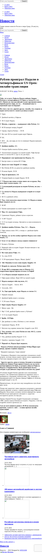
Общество (7, 41)
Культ (6, 44)
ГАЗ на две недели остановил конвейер (17, 536)
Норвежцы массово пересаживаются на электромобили (23, 538)
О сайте (7, 5)
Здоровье (7, 48)
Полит (6, 37)
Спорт (6, 52)
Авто (6, 50)
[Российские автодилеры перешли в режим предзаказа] (16, 518)
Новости (7, 21)
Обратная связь (9, 8)
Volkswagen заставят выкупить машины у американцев (22, 535)
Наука (6, 46)
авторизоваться (35, 432)
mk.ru (9, 413)
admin (16, 91)
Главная (7, 36)
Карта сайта (8, 6)
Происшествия (9, 43)
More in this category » (7, 542)
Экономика (8, 39)
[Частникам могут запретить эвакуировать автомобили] (16, 453)
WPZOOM (23, 550)
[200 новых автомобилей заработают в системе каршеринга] (16, 485)
